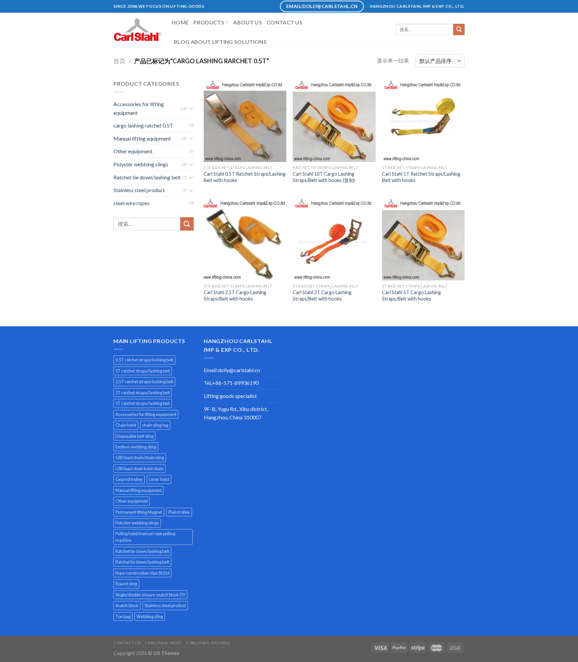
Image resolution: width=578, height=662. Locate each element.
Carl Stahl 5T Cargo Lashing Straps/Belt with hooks (411, 295)
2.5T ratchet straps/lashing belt (144, 381)
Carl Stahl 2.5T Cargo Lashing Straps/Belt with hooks (235, 295)
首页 (119, 61)
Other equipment (133, 151)
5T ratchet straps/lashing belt (142, 403)
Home (180, 22)
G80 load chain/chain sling (139, 457)
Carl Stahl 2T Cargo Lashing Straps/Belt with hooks (322, 295)
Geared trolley (129, 479)
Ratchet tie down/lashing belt (147, 177)
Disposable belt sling (134, 436)
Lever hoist (159, 479)
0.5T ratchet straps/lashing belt (144, 359)
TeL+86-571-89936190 (231, 383)
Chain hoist (125, 425)
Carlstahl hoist (163, 642)
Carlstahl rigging (208, 642)
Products (208, 22)
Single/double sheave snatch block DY (150, 594)
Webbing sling (149, 616)
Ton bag (122, 616)
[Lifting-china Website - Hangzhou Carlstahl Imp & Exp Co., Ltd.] (137, 29)
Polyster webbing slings (140, 164)
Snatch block (126, 605)
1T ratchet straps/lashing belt (142, 371)
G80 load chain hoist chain (139, 468)
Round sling (126, 583)
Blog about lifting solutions (220, 41)
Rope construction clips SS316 (142, 573)
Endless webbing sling (135, 446)
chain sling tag (155, 425)
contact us (126, 642)
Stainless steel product (139, 190)
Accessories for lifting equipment (138, 108)
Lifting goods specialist (230, 396)
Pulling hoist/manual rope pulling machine (145, 537)
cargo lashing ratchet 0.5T (143, 125)
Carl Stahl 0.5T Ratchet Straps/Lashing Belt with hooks (245, 177)
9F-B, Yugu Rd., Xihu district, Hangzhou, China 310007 (236, 413)
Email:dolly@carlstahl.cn (232, 370)
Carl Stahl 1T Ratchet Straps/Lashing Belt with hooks (421, 177)
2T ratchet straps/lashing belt (142, 392)
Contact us (284, 22)
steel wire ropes (131, 203)
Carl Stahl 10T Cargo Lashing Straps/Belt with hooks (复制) (324, 177)
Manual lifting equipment (142, 138)
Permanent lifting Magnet (138, 512)
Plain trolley (179, 512)
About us (247, 22)
